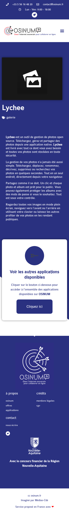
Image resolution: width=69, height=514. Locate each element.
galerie (11, 117)
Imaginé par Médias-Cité (34, 500)
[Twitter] (34, 14)
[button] (62, 31)
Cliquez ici (34, 306)
